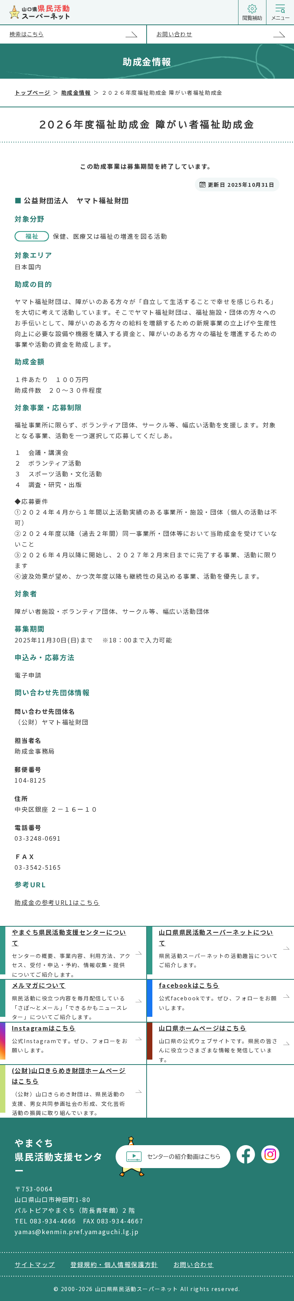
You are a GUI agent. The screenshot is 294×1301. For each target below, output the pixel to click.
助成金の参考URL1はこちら (57, 902)
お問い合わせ (175, 34)
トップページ (33, 92)
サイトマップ (35, 1264)
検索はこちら (27, 34)
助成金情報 (76, 92)
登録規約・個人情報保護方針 (114, 1264)
